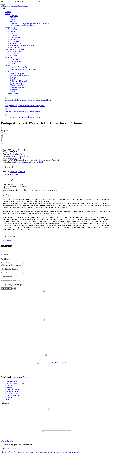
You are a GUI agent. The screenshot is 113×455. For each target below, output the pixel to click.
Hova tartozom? (15, 61)
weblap (18, 265)
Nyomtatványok (15, 43)
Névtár (12, 33)
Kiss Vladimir (15, 174)
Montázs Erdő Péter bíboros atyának (22, 26)
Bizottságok (14, 53)
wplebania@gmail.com (16, 154)
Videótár (13, 18)
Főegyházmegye (11, 28)
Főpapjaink (14, 29)
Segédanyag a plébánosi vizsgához (22, 45)
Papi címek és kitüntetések (19, 67)
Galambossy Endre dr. (17, 172)
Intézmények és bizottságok (14, 49)
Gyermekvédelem (11, 93)
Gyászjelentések (15, 37)
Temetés (12, 91)
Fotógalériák (14, 16)
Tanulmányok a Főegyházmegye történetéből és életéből (29, 24)
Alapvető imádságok (17, 73)
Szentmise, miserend (17, 87)
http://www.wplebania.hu (19, 156)
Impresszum (5, 448)
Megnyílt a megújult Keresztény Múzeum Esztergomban (25, 106)
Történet (13, 31)
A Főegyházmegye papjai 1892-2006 (23, 69)
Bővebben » (7, 240)
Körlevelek (13, 35)
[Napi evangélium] (56, 357)
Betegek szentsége (16, 83)
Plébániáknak (14, 47)
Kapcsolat (13, 448)
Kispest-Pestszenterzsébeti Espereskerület (29, 162)
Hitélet (7, 71)
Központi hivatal (15, 51)
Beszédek (13, 22)
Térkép (12, 63)
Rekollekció (14, 39)
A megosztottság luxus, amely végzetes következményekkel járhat (28, 100)
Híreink (8, 12)
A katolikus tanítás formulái (19, 75)
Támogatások (14, 41)
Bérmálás (13, 79)
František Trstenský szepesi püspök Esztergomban (22, 111)
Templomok (14, 59)
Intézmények (14, 55)
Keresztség (13, 77)
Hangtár (12, 20)
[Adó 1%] (56, 368)
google (7, 265)
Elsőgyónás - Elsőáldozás (18, 81)
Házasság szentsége (16, 85)
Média (7, 14)
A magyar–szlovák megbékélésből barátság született (23, 117)
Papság (7, 65)
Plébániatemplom (9, 180)
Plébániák (8, 57)
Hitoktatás (13, 89)
